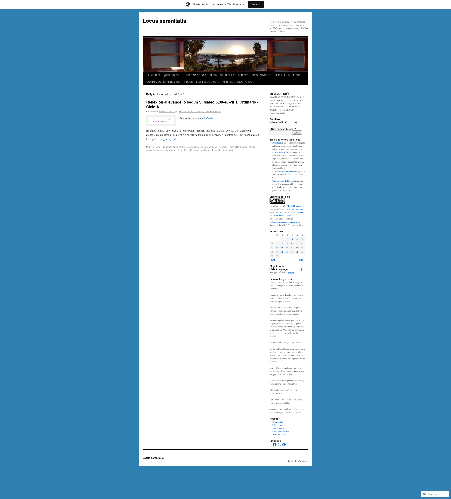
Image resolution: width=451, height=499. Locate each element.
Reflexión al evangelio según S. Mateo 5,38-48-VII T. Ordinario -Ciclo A (202, 104)
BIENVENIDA (153, 75)
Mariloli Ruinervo (294, 206)
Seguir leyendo (170, 139)
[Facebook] (274, 444)
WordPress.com (279, 434)
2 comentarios (226, 149)
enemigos (212, 146)
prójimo (179, 149)
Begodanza (277, 142)
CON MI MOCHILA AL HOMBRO (163, 81)
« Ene (272, 259)
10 (292, 243)
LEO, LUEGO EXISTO (207, 81)
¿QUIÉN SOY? (171, 75)
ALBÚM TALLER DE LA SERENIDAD (229, 75)
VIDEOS (188, 81)
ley (154, 149)
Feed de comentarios (280, 431)
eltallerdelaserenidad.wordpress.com (285, 221)
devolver (202, 146)
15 (282, 247)
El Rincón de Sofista (280, 152)
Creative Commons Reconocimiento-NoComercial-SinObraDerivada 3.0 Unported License (287, 212)
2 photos (208, 118)
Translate (291, 272)
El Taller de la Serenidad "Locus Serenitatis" (200, 111)
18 (297, 247)
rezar (196, 149)
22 (282, 251)
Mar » (302, 259)
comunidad (191, 146)
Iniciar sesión (277, 425)
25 (297, 251)
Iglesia (252, 146)
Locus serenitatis (164, 20)
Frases (232, 146)
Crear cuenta (277, 421)
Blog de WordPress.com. (298, 461)
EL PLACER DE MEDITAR (288, 75)
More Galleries (153, 146)
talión (215, 149)
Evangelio (223, 146)
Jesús (149, 149)
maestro (160, 149)
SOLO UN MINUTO (261, 75)
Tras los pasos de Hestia (282, 180)
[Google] (284, 444)
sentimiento (205, 149)
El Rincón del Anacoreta (282, 171)
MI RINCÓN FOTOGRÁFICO (237, 81)
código (182, 146)
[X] (279, 444)
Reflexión (188, 149)
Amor (175, 146)
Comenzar (256, 4)
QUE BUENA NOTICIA (194, 75)
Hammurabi (242, 146)
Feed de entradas (279, 428)
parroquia (170, 149)
